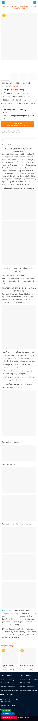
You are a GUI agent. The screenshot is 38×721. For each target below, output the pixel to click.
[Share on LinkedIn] (19, 131)
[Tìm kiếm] (34, 2)
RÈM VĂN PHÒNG (25, 6)
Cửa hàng (14, 6)
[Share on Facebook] (6, 131)
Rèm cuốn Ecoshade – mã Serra (27, 666)
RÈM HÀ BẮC (7, 611)
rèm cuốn (11, 159)
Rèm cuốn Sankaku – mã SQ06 (8, 666)
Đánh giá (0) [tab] (6, 145)
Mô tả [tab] (4, 141)
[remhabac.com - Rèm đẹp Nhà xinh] (18, 2)
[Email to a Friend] (13, 131)
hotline (5, 637)
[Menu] (3, 2)
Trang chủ (5, 6)
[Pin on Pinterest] (16, 131)
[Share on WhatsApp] (3, 131)
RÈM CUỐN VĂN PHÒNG (24, 7)
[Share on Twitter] (9, 131)
